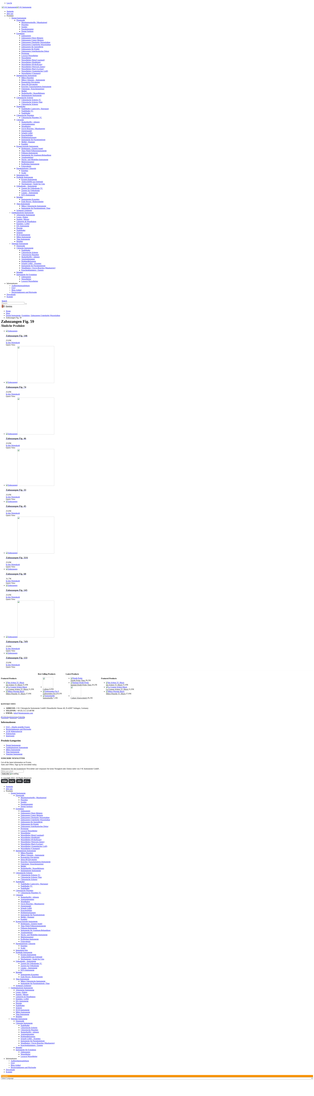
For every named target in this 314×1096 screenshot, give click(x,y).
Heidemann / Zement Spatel (32, 148)
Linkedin (21, 717)
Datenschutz (10, 734)
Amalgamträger (27, 157)
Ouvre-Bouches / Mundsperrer (33, 129)
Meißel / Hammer (28, 142)
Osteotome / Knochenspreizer (32, 89)
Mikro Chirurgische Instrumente (33, 206)
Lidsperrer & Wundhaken (26, 221)
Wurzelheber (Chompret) (31, 73)
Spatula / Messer (22, 219)
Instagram (13, 717)
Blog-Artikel (16, 290)
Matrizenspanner (27, 162)
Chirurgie (20, 120)
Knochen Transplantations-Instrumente (36, 87)
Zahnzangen (26, 36)
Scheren (19, 232)
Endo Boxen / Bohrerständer (32, 202)
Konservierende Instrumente (27, 146)
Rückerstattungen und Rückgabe (24, 292)
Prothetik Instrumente (24, 177)
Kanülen (24, 144)
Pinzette (19, 228)
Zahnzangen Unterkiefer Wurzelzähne (36, 44)
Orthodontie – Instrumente (26, 186)
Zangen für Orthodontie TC (32, 188)
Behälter (19, 197)
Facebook (5, 717)
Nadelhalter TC (27, 111)
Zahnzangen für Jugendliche (32, 47)
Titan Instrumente (23, 204)
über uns (10, 14)
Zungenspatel (26, 131)
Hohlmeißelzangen (28, 261)
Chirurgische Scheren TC (31, 100)
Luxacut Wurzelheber (29, 56)
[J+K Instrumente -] (16, 7)
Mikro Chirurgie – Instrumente (33, 80)
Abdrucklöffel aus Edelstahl (32, 182)
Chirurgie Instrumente (24, 248)
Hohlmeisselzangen (28, 137)
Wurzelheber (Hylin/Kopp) (31, 64)
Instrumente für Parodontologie (33, 140)
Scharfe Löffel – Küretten (31, 263)
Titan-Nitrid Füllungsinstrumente (34, 151)
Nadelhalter (20, 106)
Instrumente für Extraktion (26, 275)
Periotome (25, 53)
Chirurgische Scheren (24, 98)
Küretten (24, 171)
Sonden (24, 27)
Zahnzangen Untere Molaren (32, 40)
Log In (9, 3)
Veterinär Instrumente (20, 244)
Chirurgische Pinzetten (25, 115)
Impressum (10, 736)
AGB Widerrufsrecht (14, 731)
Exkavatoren (26, 166)
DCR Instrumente (23, 235)
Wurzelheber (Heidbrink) (31, 62)
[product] (159, 331)
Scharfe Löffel (27, 133)
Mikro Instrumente (23, 237)
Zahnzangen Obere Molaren (32, 38)
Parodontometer (27, 29)
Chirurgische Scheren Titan (31, 102)
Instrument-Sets (22, 175)
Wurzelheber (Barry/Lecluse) (32, 69)
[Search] (26, 303)
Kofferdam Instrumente (30, 164)
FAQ (13, 288)
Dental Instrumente (19, 18)
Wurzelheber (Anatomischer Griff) (34, 71)
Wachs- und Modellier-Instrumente (34, 160)
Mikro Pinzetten (27, 78)
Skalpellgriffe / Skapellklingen (33, 93)
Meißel (24, 91)
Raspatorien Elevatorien (30, 82)
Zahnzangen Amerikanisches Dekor (35, 51)
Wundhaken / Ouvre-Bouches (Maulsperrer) (38, 268)
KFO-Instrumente (28, 195)
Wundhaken (26, 126)
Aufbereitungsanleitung (21, 286)
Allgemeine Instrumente (25, 215)
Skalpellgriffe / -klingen (30, 122)
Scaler (23, 173)
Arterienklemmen (28, 124)
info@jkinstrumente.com (23, 713)
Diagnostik (20, 20)
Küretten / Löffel (22, 224)
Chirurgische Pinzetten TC (31, 117)
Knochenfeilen (27, 135)
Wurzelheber (26, 58)
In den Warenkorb (13, 343)
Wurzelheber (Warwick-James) (33, 67)
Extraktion (20, 33)
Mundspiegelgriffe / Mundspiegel (34, 22)
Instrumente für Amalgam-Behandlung (36, 155)
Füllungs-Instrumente (29, 153)
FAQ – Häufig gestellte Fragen (18, 727)
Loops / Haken (22, 217)
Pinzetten (24, 25)
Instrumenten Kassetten (30, 199)
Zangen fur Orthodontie (30, 190)
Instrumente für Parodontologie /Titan (35, 208)
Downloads (11, 294)
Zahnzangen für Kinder (30, 49)
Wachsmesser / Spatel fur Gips (33, 184)
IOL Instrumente (22, 226)
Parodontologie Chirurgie (26, 168)
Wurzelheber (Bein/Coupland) (33, 60)
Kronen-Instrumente (29, 179)
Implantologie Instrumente (26, 75)
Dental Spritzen (27, 31)
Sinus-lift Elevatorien (29, 84)
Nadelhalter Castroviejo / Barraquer (35, 109)
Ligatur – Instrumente (29, 193)
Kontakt (10, 297)
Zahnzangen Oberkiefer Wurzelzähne (35, 42)
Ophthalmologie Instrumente (23, 213)
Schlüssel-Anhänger (24, 210)
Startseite (10, 11)
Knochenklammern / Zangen (32, 270)
